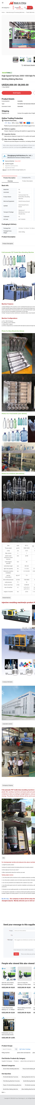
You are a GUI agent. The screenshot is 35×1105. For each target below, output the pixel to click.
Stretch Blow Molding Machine (11, 1069)
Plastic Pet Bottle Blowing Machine (12, 1085)
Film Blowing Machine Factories (11, 1081)
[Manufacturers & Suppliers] (17, 3)
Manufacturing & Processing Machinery (15, 12)
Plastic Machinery (30, 12)
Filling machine (6, 1052)
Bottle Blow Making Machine (10, 1089)
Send (16, 954)
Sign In (4, 170)
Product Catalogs (25, 1049)
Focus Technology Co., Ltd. (21, 1098)
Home (3, 12)
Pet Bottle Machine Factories (10, 1077)
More (3, 1092)
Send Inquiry (17, 93)
